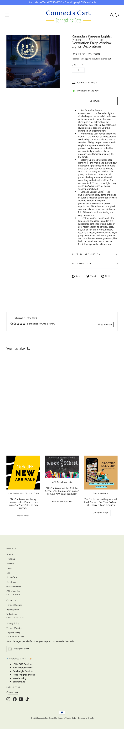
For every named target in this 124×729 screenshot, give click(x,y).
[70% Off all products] (62, 467)
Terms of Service (14, 605)
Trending (10, 559)
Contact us (11, 600)
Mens (8, 568)
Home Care (11, 577)
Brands (9, 554)
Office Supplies (13, 591)
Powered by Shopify (86, 718)
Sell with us (11, 614)
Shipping (87, 59)
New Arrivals (23, 516)
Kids (8, 573)
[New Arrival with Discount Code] (23, 472)
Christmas (11, 582)
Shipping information (86, 254)
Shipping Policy (13, 633)
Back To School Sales (62, 502)
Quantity (78, 65)
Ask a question (82, 263)
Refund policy (12, 610)
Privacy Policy (12, 623)
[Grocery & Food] (101, 472)
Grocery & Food (100, 513)
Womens (10, 564)
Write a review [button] (105, 325)
